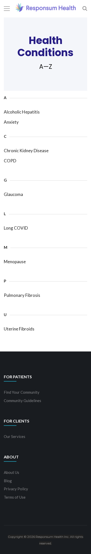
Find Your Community (21, 392)
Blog (8, 480)
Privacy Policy (16, 488)
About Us (11, 472)
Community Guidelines (22, 400)
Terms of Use (15, 497)
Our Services (14, 436)
